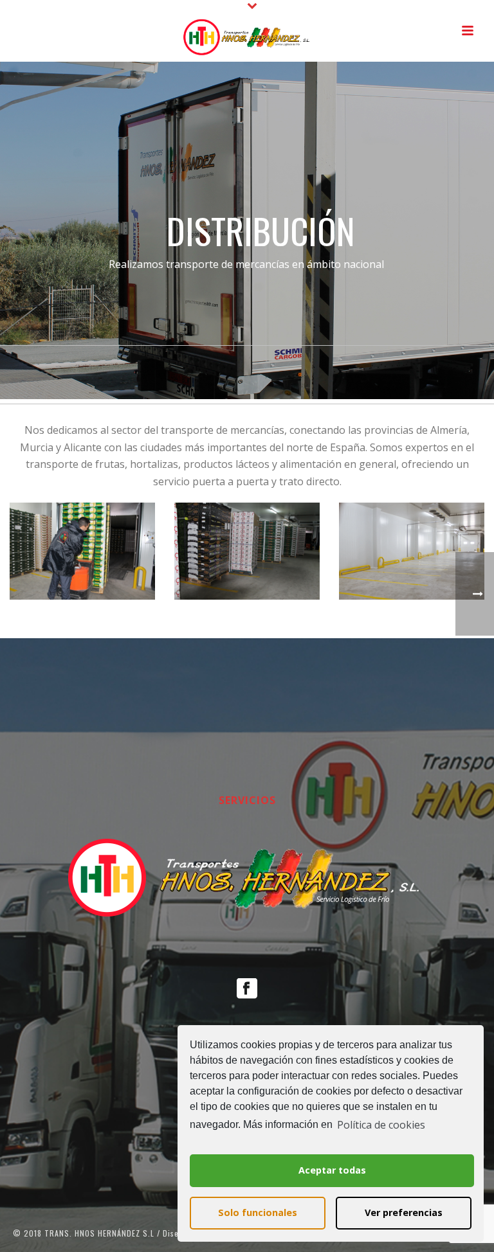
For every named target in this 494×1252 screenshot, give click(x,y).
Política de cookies (381, 1125)
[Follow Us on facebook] (247, 989)
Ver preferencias (404, 1212)
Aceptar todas (332, 1170)
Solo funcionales (257, 1212)
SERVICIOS (247, 800)
